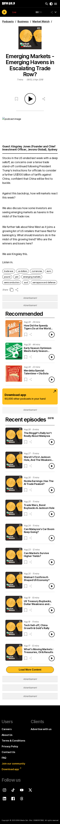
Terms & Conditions (13, 740)
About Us (7, 734)
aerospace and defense (43, 282)
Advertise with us (41, 729)
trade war (8, 271)
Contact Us (8, 752)
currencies (37, 271)
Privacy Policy (10, 746)
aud (26, 282)
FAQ (4, 757)
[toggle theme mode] (51, 4)
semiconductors (11, 282)
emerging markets (31, 276)
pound (7, 276)
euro (49, 271)
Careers (7, 729)
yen (16, 276)
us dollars (22, 271)
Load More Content (30, 669)
